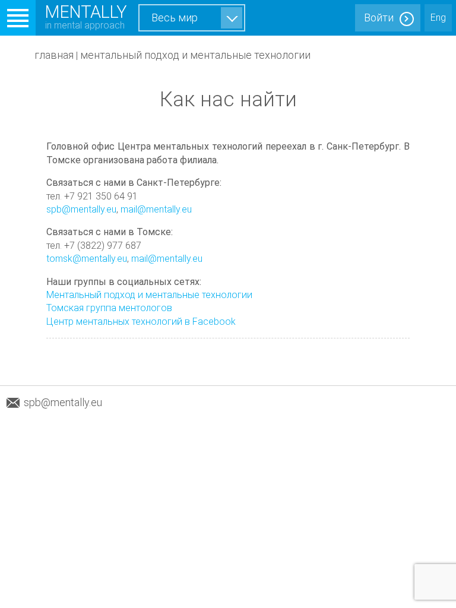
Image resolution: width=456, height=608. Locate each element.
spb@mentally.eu (81, 209)
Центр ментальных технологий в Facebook (141, 321)
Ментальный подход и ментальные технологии (149, 294)
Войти (379, 17)
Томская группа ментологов (109, 308)
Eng (438, 17)
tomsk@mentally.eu (86, 258)
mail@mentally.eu (156, 209)
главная (54, 55)
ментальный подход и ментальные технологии (195, 55)
